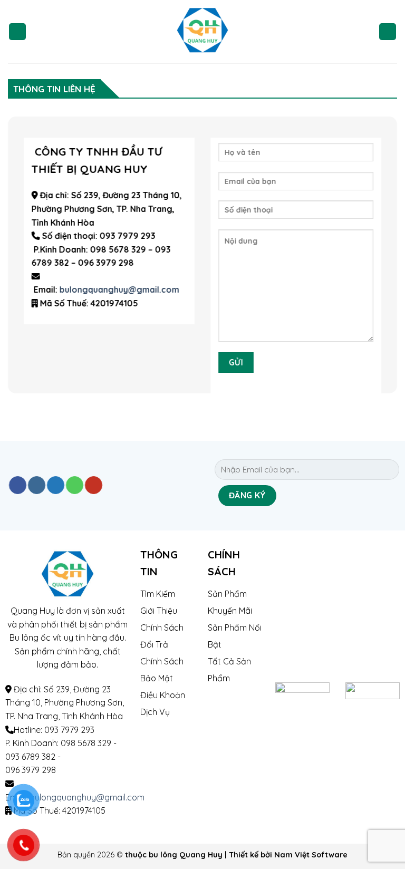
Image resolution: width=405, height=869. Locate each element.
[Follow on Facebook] (17, 485)
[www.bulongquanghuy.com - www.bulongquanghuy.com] (202, 31)
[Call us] (74, 485)
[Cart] (387, 32)
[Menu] (17, 32)
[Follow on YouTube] (93, 485)
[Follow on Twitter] (55, 485)
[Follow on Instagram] (36, 485)
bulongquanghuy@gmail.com (119, 289)
